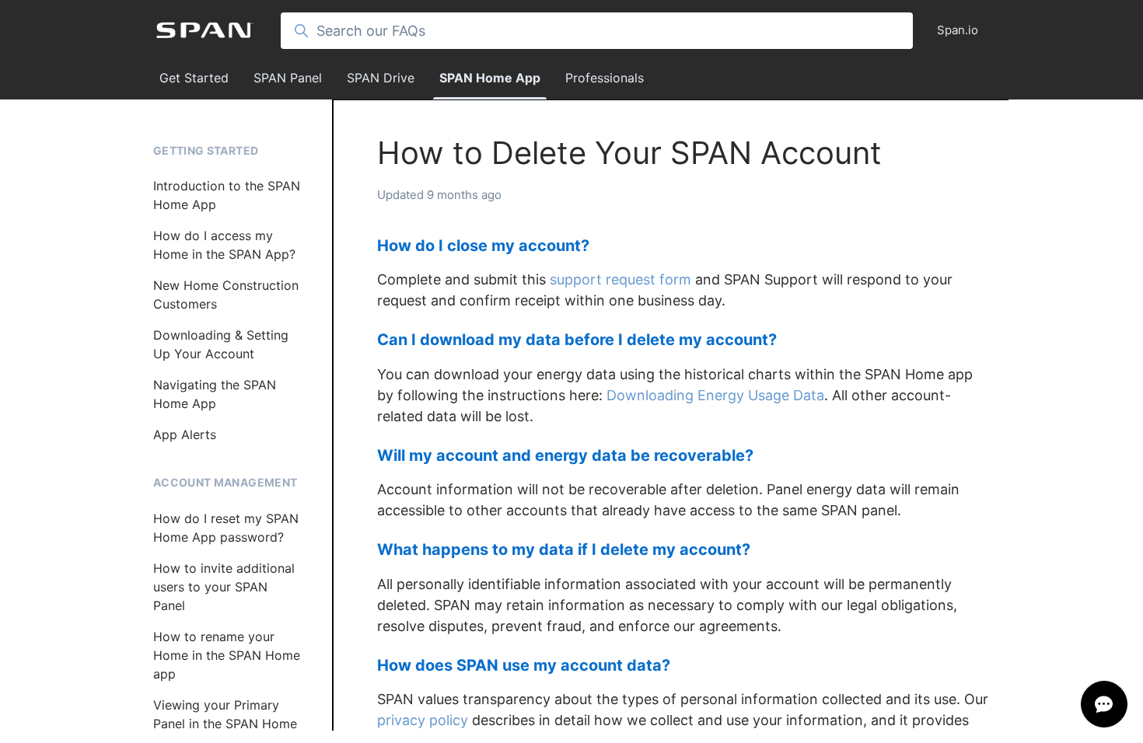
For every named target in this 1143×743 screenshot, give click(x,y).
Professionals (604, 77)
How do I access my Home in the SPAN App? (224, 245)
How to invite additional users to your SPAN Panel (224, 586)
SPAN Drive (380, 77)
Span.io (957, 30)
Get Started (194, 77)
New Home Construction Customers (226, 294)
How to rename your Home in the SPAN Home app (226, 655)
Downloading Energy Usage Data (715, 395)
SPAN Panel (287, 77)
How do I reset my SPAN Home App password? (226, 528)
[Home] (204, 30)
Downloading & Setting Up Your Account (220, 344)
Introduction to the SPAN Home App (226, 195)
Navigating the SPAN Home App (214, 394)
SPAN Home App (489, 77)
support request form (620, 279)
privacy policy (422, 720)
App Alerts (184, 434)
